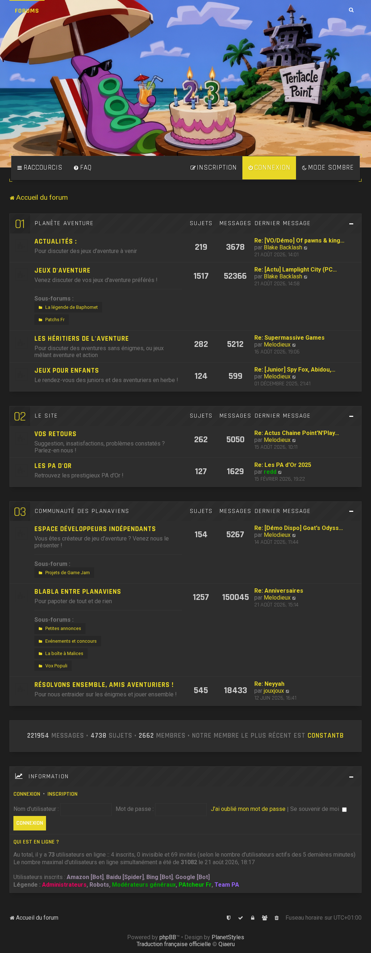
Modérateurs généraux (144, 884)
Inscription (62, 794)
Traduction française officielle (174, 944)
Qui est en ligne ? (36, 842)
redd (270, 471)
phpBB (167, 937)
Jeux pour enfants (66, 370)
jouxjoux (274, 690)
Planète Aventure (64, 223)
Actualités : (55, 241)
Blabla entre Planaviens (77, 591)
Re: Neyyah (269, 683)
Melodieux (277, 344)
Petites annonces (63, 628)
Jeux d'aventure (62, 270)
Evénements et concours (71, 641)
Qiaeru (226, 944)
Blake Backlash (283, 247)
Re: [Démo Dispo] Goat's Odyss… (298, 528)
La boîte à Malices (64, 653)
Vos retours (55, 434)
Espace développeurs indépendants (95, 529)
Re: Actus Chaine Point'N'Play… (296, 433)
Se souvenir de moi (315, 808)
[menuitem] (82, 167)
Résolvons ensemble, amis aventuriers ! (104, 684)
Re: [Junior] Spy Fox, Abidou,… (294, 369)
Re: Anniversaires (278, 590)
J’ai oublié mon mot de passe (248, 808)
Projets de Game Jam (67, 572)
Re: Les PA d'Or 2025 (282, 464)
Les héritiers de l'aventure (81, 338)
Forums (27, 11)
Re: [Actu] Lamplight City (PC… (295, 269)
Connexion (26, 794)
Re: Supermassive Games (289, 337)
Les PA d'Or (53, 466)
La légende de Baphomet (71, 307)
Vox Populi (56, 665)
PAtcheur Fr (195, 884)
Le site (46, 416)
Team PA (226, 884)
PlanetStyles (228, 937)
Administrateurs (64, 884)
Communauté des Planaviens (82, 511)
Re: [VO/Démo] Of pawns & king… (299, 240)
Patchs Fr (54, 319)
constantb (326, 736)
